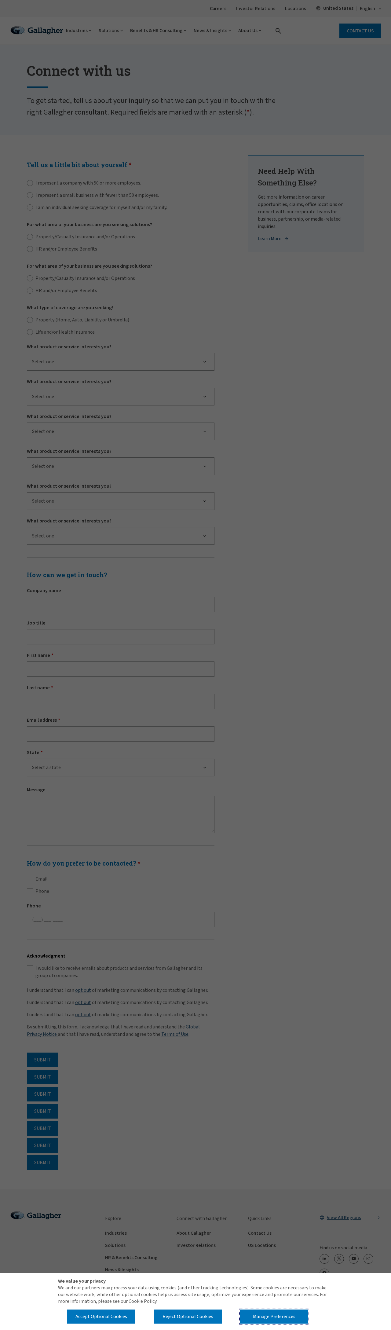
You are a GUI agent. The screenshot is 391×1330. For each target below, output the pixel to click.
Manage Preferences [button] (274, 1316)
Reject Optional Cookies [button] (188, 1316)
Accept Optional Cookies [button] (101, 1316)
